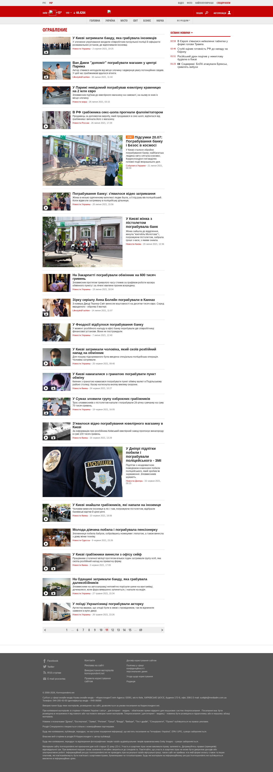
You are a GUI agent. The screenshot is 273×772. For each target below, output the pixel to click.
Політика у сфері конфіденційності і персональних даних (137, 668)
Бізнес (147, 20)
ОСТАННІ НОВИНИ (180, 33)
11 (106, 630)
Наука (160, 20)
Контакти (90, 660)
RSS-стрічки (54, 672)
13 (118, 630)
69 (140, 630)
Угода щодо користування (140, 676)
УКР (51, 3)
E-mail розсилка (56, 678)
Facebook (52, 660)
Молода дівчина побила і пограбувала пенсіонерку (115, 530)
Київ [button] (45, 12)
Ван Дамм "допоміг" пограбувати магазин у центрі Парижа (114, 64)
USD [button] (68, 12)
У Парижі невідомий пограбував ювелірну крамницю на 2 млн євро (117, 89)
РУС (44, 3)
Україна (110, 20)
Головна (95, 20)
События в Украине (136, 165)
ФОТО (189, 3)
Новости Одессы (81, 540)
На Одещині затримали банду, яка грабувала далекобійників (110, 581)
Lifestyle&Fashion (81, 77)
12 (112, 630)
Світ (135, 20)
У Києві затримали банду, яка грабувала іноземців (114, 38)
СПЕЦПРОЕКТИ (223, 3)
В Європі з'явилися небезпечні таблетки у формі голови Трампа (202, 43)
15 (130, 630)
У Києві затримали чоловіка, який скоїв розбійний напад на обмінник (114, 351)
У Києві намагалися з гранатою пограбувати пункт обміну (114, 376)
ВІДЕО (181, 3)
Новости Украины (82, 48)
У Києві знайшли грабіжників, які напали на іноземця (117, 505)
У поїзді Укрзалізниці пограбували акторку (108, 604)
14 (124, 630)
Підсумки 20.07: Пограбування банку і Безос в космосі (144, 141)
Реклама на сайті (94, 665)
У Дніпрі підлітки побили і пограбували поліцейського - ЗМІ (143, 455)
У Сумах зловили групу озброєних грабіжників (111, 399)
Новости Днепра (134, 481)
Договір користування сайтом (141, 660)
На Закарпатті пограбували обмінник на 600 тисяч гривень (114, 277)
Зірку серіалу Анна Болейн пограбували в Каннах (114, 300)
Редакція (131, 681)
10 (101, 630)
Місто (124, 20)
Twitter (50, 666)
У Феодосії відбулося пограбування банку (108, 324)
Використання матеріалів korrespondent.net (99, 672)
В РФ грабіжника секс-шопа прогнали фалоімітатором (118, 112)
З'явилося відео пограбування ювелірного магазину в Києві (118, 425)
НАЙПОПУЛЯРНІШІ (204, 3)
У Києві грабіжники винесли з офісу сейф (107, 554)
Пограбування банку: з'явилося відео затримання (114, 194)
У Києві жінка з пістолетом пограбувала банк (142, 223)
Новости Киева (133, 244)
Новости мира (80, 102)
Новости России (81, 123)
